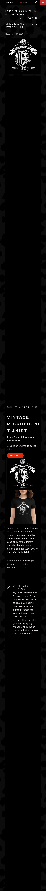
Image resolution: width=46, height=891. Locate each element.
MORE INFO (15, 455)
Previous (26, 18)
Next (36, 18)
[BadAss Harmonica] (23, 2)
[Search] (37, 2)
